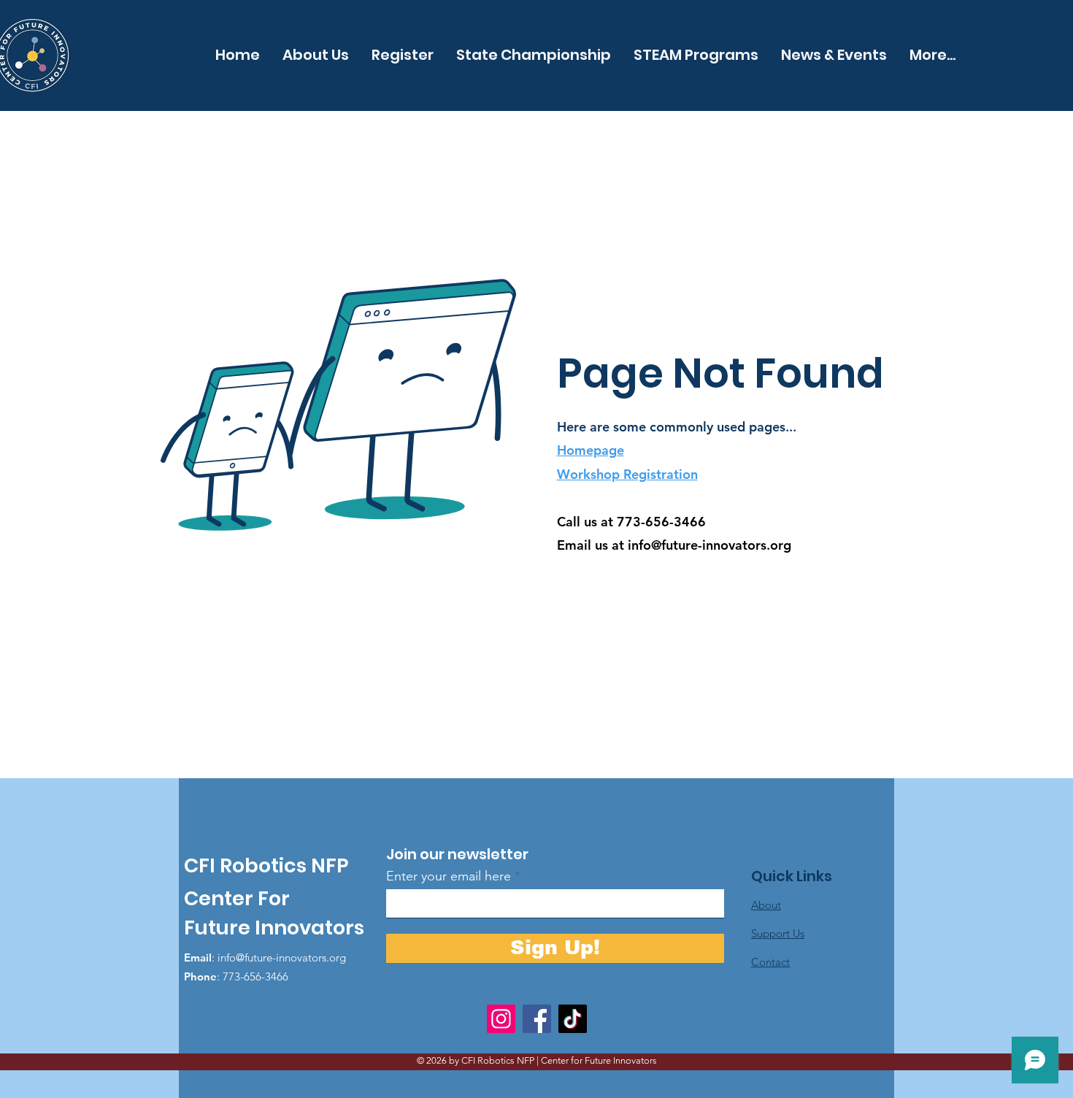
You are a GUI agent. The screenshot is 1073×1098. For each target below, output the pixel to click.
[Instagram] (501, 1019)
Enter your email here (448, 876)
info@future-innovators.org (709, 545)
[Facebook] (537, 1019)
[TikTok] (572, 1019)
